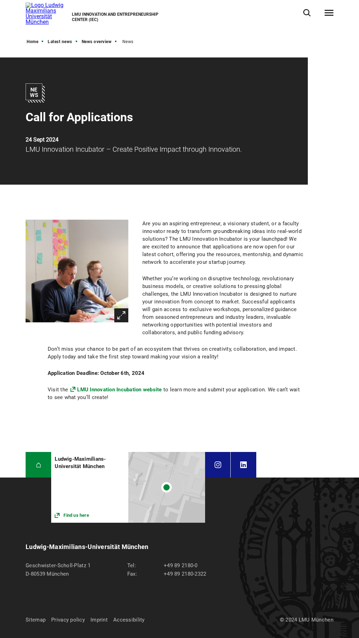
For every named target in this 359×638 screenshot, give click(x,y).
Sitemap (36, 620)
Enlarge (121, 315)
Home (32, 41)
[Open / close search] (307, 12)
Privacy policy (68, 620)
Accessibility (129, 620)
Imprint (99, 620)
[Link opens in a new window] (128, 487)
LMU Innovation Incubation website (119, 389)
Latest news (60, 41)
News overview (97, 41)
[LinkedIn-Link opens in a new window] (243, 465)
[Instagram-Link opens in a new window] (217, 465)
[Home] (38, 465)
